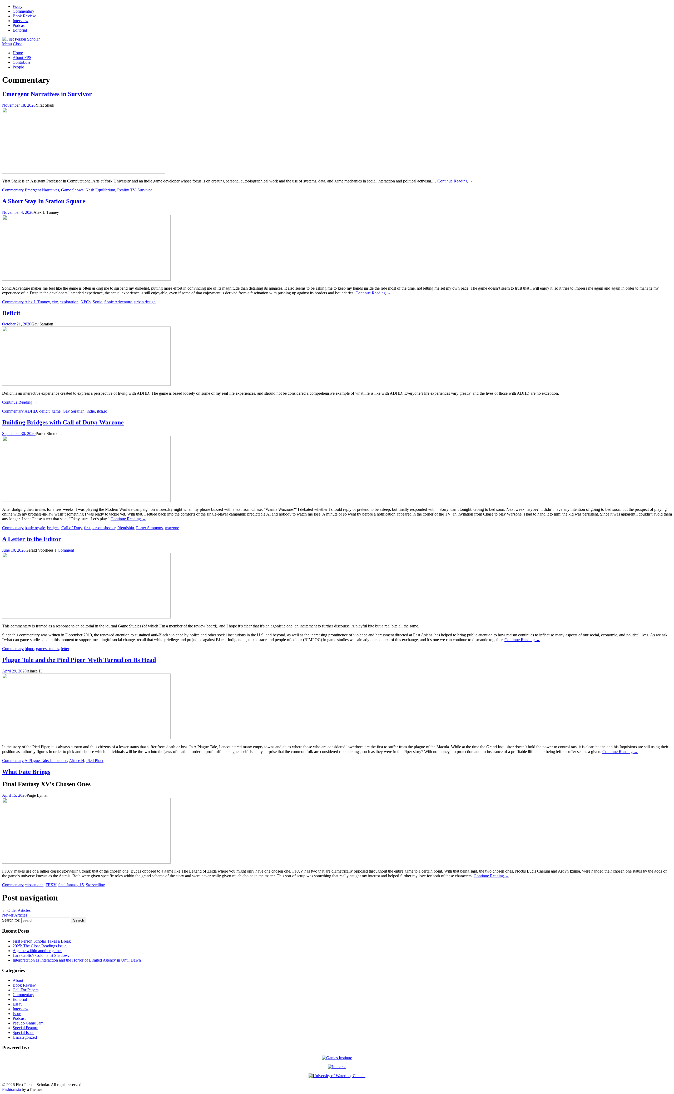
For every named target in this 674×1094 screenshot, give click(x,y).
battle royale (35, 528)
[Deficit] (86, 384)
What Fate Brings (26, 771)
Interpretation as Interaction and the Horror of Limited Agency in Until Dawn (77, 960)
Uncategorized (25, 1037)
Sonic (97, 302)
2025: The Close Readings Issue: (40, 946)
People (18, 67)
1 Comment (64, 550)
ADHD (30, 411)
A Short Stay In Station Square (43, 201)
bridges (53, 528)
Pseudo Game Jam (28, 1023)
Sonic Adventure (118, 302)
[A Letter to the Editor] (86, 617)
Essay (17, 6)
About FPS (22, 57)
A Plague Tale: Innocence (45, 760)
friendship (125, 528)
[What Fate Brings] (86, 862)
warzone (172, 528)
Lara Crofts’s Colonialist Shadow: (41, 955)
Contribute (21, 62)
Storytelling (95, 885)
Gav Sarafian (74, 411)
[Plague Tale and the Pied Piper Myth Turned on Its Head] (86, 738)
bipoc (29, 648)
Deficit (11, 313)
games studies (47, 648)
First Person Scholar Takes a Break (42, 941)
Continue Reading (455, 181)
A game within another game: (37, 950)
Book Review (24, 16)
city (55, 302)
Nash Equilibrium (100, 190)
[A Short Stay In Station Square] (86, 279)
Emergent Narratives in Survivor (47, 94)
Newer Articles (17, 915)
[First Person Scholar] (21, 39)
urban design (145, 302)
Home (18, 53)
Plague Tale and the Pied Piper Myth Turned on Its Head (79, 659)
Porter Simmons (149, 528)
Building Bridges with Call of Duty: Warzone (63, 422)
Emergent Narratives (42, 190)
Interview (20, 20)
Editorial (20, 30)
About (18, 980)
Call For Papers (25, 990)
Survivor (144, 190)
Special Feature (25, 1028)
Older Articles (16, 910)
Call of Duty (71, 528)
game (56, 411)
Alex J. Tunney (37, 302)
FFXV (51, 885)
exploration (69, 302)
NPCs (86, 302)
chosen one (34, 885)
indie (91, 411)
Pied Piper (94, 760)
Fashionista (11, 1089)
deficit (44, 411)
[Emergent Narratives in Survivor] (83, 172)
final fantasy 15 (71, 885)
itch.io (102, 411)
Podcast (19, 25)
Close (17, 44)
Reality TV (126, 190)
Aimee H (76, 760)
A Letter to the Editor (31, 539)
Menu (7, 44)
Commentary (23, 11)
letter (65, 648)
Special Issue (23, 1032)
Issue (17, 1013)
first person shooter (99, 528)
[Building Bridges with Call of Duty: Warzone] (86, 500)
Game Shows (72, 190)
